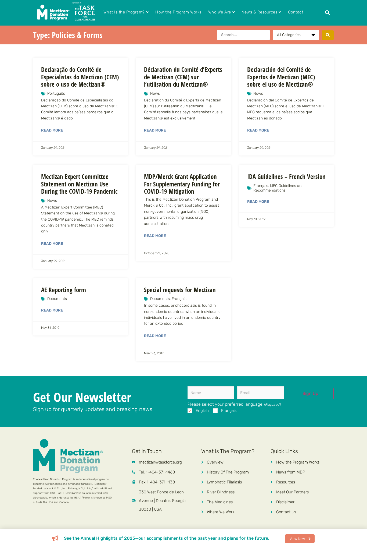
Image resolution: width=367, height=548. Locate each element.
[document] (183, 274)
